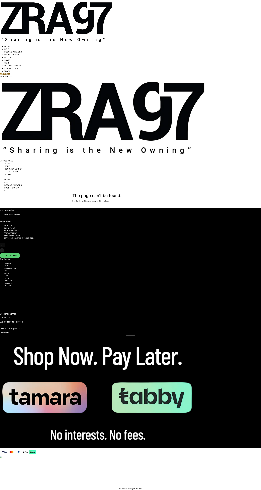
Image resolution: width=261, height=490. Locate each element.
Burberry (8, 283)
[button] (130, 177)
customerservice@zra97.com (12, 325)
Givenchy (8, 281)
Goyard (7, 286)
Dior (6, 271)
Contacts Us (9, 228)
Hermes (7, 263)
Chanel (7, 266)
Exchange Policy (11, 230)
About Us (8, 225)
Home (7, 46)
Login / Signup (11, 55)
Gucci (6, 273)
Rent (6, 49)
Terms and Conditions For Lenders (19, 238)
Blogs (7, 57)
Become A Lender (13, 52)
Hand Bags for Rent (12, 214)
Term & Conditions (12, 235)
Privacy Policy (10, 233)
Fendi (6, 278)
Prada (6, 276)
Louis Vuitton (10, 268)
